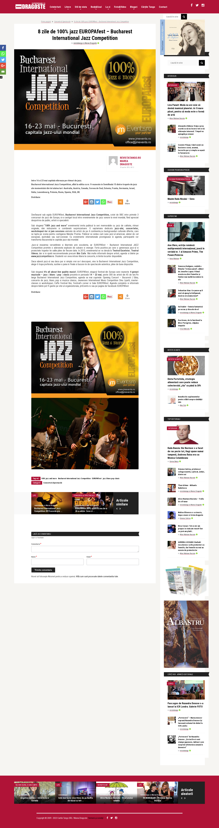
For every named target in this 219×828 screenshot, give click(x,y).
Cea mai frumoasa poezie (179, 179)
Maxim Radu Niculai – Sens (181, 199)
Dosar (100, 785)
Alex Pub (183, 405)
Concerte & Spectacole (62, 22)
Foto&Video (120, 7)
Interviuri (172, 85)
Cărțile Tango (148, 7)
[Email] (3, 72)
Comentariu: (36, 544)
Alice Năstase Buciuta (177, 118)
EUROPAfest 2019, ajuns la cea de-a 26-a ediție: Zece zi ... (50, 509)
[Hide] (1, 77)
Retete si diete (174, 359)
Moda (18, 785)
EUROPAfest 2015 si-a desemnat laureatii (89, 509)
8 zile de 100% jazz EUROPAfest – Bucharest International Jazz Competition (101, 22)
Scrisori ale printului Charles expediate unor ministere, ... (117, 799)
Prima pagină (46, 22)
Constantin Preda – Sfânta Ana (157, 798)
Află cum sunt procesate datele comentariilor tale (97, 576)
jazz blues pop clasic (111, 478)
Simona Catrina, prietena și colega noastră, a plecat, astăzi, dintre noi (191, 472)
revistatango (184, 137)
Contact (163, 7)
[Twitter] (97, 202)
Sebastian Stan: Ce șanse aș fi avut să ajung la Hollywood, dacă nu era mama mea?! (190, 293)
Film (170, 225)
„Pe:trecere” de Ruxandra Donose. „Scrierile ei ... (75, 799)
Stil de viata (81, 7)
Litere (68, 7)
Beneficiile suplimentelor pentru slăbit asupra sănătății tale (190, 399)
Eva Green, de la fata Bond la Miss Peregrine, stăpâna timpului (190, 323)
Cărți (170, 683)
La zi (107, 7)
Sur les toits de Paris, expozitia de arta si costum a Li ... (34, 799)
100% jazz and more (49, 478)
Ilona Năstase (174, 259)
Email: (89, 556)
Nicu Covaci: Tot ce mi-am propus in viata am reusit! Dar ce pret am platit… (190, 528)
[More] (120, 202)
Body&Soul (96, 7)
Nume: (34, 556)
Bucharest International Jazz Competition (74, 478)
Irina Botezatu (185, 329)
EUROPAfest (96, 478)
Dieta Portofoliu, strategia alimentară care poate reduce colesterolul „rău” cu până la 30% (184, 382)
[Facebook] (3, 48)
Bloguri (133, 7)
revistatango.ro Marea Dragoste (85, 43)
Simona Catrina (185, 518)
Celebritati (55, 7)
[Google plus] (85, 202)
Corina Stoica (174, 461)
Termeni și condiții (95, 818)
